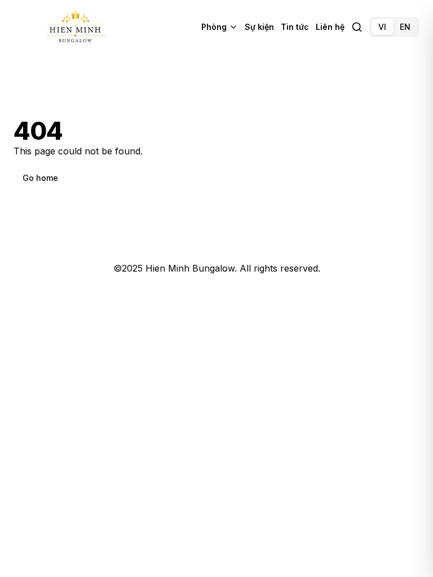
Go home (40, 178)
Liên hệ (330, 27)
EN (405, 27)
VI (382, 27)
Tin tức (295, 27)
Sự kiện (259, 27)
